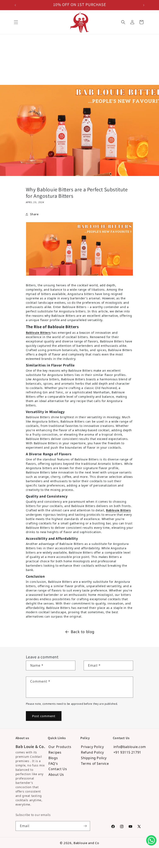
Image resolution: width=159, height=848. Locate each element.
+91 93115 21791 (127, 752)
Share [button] (34, 214)
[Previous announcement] (15, 5)
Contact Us (57, 769)
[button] (15, 22)
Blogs (53, 758)
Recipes (54, 752)
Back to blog (82, 631)
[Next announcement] (143, 5)
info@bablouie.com (126, 747)
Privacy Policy (92, 747)
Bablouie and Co (86, 843)
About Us (56, 774)
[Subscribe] (85, 826)
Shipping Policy (94, 758)
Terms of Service (95, 763)
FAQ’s (53, 763)
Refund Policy (92, 752)
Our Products (59, 747)
